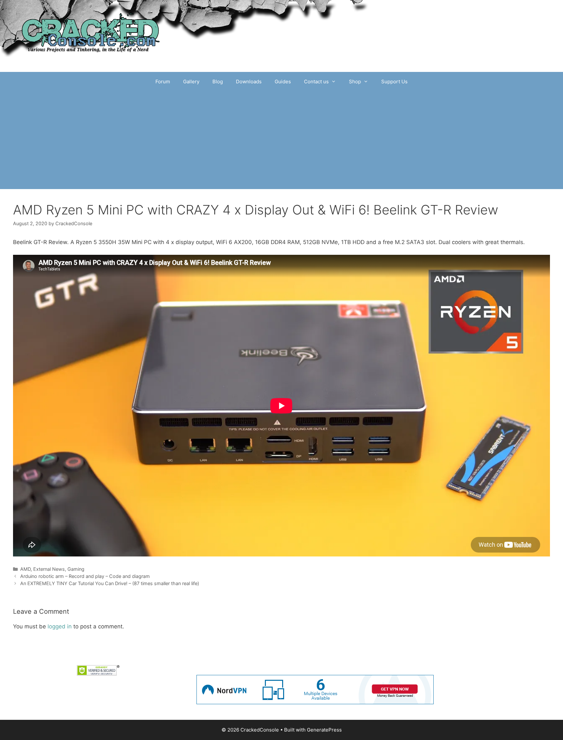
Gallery (191, 81)
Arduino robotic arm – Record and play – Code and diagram (85, 576)
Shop (355, 81)
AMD (25, 569)
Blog (217, 81)
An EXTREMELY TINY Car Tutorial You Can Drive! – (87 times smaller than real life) (109, 583)
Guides (283, 81)
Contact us (316, 81)
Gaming (75, 569)
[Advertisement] (281, 140)
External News (49, 569)
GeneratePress (324, 730)
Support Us (394, 81)
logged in (60, 626)
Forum (162, 81)
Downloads (249, 81)
